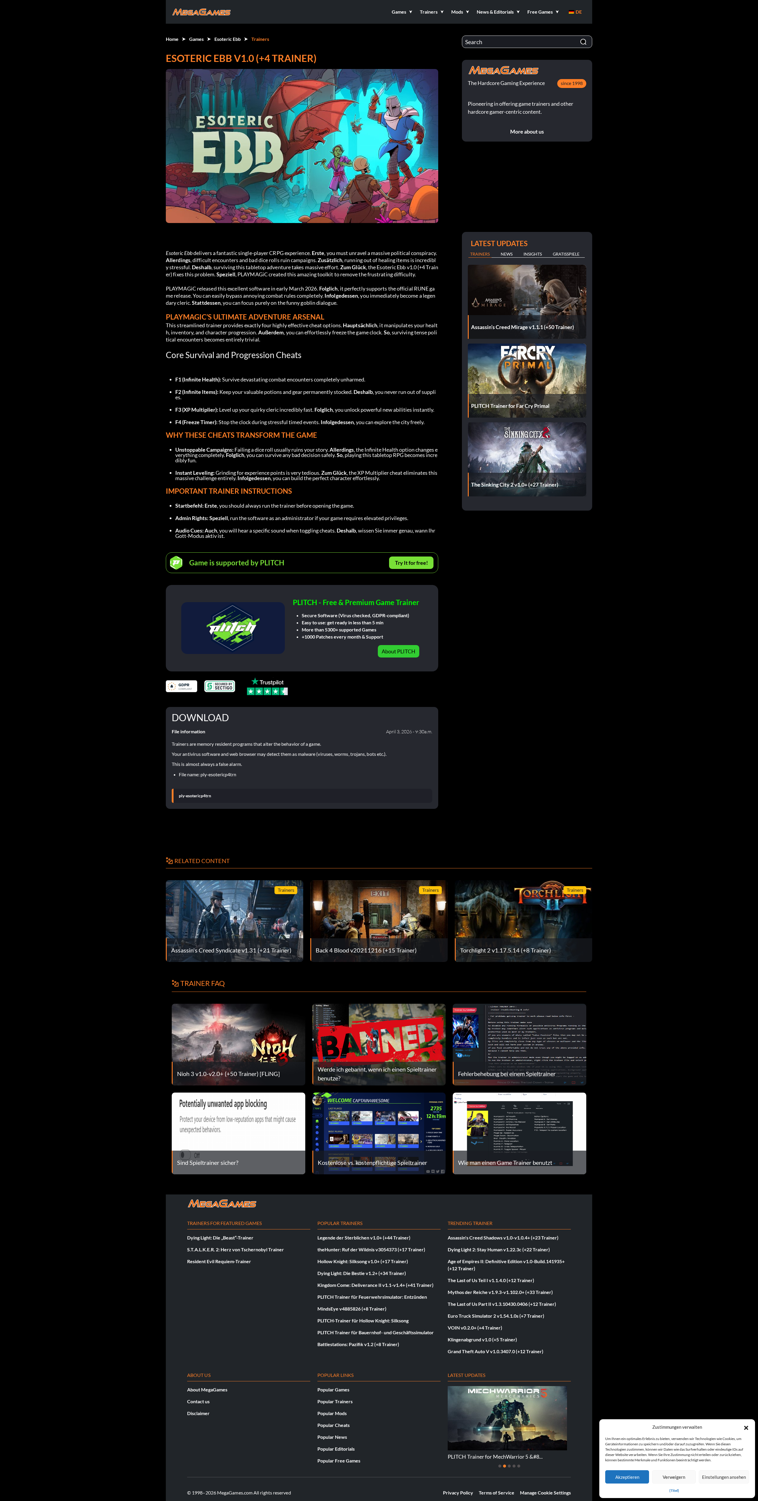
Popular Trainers (335, 1401)
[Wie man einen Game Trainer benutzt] (519, 1133)
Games (196, 39)
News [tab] (507, 253)
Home (172, 39)
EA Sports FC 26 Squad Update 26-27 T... (494, 1456)
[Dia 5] (518, 1466)
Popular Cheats (333, 1425)
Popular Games (333, 1389)
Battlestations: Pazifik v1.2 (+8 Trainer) (358, 1344)
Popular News (332, 1437)
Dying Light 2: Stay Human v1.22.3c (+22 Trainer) (499, 1249)
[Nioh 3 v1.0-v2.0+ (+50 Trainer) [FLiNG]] (238, 1044)
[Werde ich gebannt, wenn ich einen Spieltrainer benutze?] (379, 1044)
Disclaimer (198, 1413)
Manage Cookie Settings (545, 1492)
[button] (746, 1427)
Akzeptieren (627, 1477)
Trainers (260, 39)
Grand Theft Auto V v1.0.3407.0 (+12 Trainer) (495, 1351)
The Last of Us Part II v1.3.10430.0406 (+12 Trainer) (502, 1304)
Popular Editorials (336, 1449)
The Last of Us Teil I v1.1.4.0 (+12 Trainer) (491, 1280)
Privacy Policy (458, 1492)
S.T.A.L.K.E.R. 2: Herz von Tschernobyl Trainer (235, 1249)
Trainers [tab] (480, 253)
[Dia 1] (499, 1466)
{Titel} (674, 1490)
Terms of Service (496, 1492)
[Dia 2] (504, 1466)
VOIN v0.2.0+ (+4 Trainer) (475, 1327)
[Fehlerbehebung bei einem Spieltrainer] (519, 1044)
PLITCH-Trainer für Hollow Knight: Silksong (363, 1320)
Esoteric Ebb (227, 39)
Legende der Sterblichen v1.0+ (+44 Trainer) (363, 1237)
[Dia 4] (514, 1466)
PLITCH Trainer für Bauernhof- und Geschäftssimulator (375, 1332)
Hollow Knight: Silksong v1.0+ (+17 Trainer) (362, 1261)
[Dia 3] (509, 1466)
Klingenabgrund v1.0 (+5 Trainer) (482, 1339)
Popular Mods (332, 1413)
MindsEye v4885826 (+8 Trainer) (351, 1308)
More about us (527, 131)
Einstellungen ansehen (724, 1477)
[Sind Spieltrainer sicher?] (238, 1133)
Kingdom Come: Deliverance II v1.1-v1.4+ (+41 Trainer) (375, 1285)
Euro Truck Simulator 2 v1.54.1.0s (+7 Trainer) (496, 1316)
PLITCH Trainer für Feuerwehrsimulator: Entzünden (372, 1297)
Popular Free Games (338, 1460)
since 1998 (572, 83)
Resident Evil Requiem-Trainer (219, 1261)
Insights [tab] (532, 253)
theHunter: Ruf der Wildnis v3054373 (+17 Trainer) (371, 1249)
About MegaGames (207, 1389)
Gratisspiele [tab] (566, 253)
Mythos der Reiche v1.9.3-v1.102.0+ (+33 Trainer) (500, 1292)
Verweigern (674, 1477)
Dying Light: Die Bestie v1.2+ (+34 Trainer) (361, 1273)
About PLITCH (398, 651)
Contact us (198, 1401)
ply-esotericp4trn (195, 796)
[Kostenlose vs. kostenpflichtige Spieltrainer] (379, 1133)
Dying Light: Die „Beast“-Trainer (220, 1237)
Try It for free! (411, 562)
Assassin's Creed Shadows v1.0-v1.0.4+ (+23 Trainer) (503, 1237)
